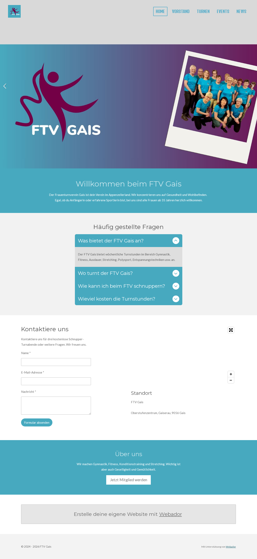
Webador (170, 514)
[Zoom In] (231, 374)
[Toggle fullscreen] (231, 330)
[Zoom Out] (231, 380)
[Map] (183, 355)
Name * (26, 353)
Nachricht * (28, 391)
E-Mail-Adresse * (32, 372)
